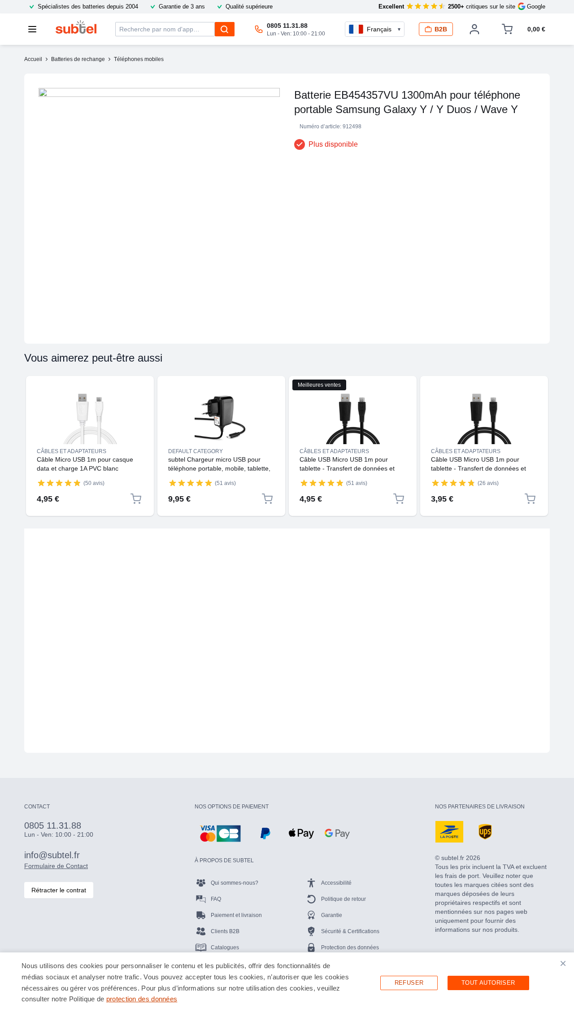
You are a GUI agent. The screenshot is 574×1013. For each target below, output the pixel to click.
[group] (59, 482)
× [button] (563, 963)
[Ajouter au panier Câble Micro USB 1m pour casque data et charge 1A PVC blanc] (136, 499)
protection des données (142, 999)
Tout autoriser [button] (488, 982)
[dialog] (287, 982)
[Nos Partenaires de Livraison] (449, 832)
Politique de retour (343, 899)
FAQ (216, 899)
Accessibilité (336, 883)
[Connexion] (474, 29)
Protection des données (350, 947)
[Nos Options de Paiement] (220, 833)
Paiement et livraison (236, 915)
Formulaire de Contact (56, 865)
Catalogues (225, 947)
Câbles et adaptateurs (71, 451)
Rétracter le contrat (58, 890)
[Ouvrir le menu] (35, 29)
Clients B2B (225, 931)
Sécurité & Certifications (350, 931)
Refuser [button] (409, 982)
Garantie (331, 915)
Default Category (195, 451)
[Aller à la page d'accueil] (76, 27)
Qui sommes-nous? (234, 883)
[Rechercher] (225, 29)
